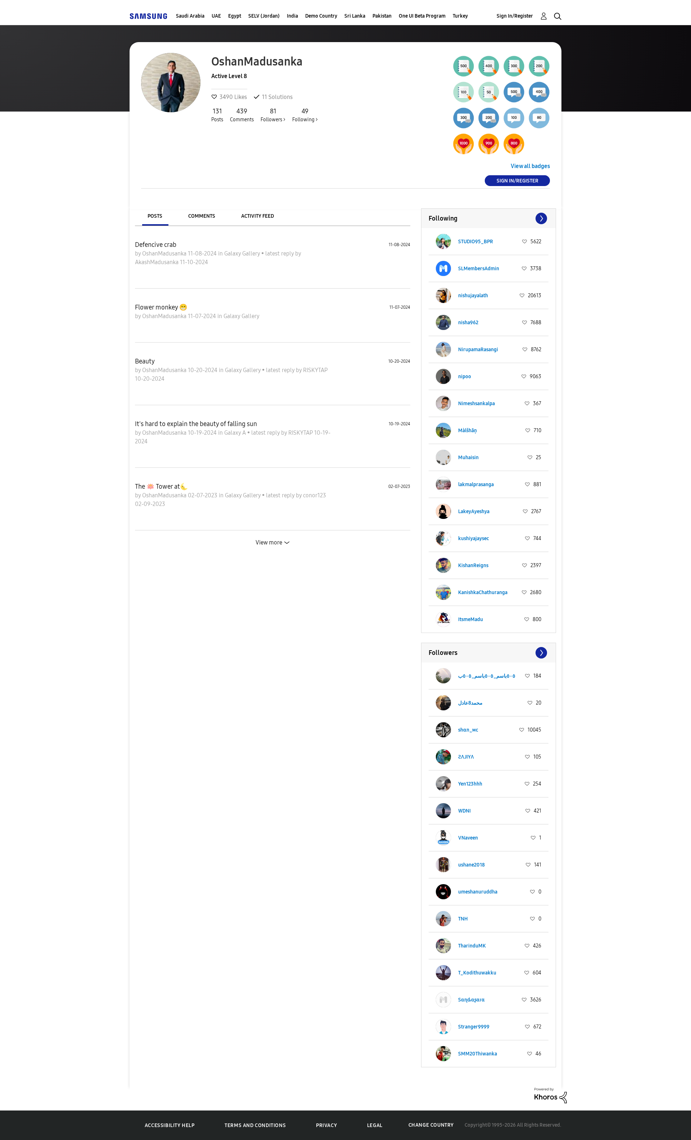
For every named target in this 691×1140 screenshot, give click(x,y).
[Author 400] (489, 66)
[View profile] (443, 241)
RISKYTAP (315, 370)
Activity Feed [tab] (257, 216)
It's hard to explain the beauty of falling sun (196, 424)
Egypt (234, 16)
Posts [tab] (155, 216)
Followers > (273, 115)
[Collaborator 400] (539, 92)
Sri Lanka (354, 16)
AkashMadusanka (157, 262)
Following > (305, 115)
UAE (216, 16)
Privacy (326, 1125)
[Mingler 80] (539, 118)
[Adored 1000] (463, 144)
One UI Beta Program (422, 16)
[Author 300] (514, 66)
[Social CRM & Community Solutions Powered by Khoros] (550, 1094)
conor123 (314, 495)
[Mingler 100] (514, 118)
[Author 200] (539, 66)
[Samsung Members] (148, 16)
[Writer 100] (463, 92)
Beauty (145, 361)
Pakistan (382, 16)
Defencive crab (155, 245)
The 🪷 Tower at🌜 (161, 486)
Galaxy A (235, 432)
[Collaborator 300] (463, 118)
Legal (375, 1125)
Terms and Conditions (255, 1125)
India (292, 16)
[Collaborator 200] (489, 118)
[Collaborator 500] (514, 92)
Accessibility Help (170, 1125)
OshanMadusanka (165, 253)
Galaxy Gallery (242, 253)
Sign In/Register (515, 16)
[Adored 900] (489, 144)
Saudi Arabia (190, 16)
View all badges (530, 166)
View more (269, 542)
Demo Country (321, 16)
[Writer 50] (489, 92)
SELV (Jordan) (264, 16)
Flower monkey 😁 (161, 307)
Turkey (460, 16)
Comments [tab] (201, 216)
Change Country (431, 1125)
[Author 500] (463, 66)
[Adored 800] (514, 144)
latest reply (280, 253)
